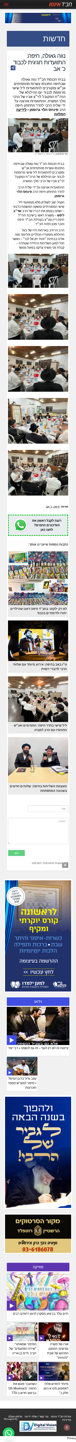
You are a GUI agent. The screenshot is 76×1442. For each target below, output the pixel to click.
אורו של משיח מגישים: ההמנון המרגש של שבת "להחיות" (57, 1350)
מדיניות (66, 1419)
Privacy (71, 1438)
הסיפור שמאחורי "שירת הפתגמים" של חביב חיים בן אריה (22, 1348)
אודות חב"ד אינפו (61, 1416)
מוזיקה (38, 1267)
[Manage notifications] (67, 1427)
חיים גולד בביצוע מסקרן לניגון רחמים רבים (40, 1313)
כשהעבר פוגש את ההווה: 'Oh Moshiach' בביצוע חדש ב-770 (22, 1388)
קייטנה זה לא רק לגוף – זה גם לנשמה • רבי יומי (38, 1048)
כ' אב (49, 506)
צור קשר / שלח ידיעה (37, 1416)
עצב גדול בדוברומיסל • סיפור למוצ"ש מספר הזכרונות (22, 1083)
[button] (8, 1433)
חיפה (57, 506)
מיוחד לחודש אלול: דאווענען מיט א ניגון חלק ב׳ (56, 1388)
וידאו (38, 1001)
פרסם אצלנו (15, 1416)
